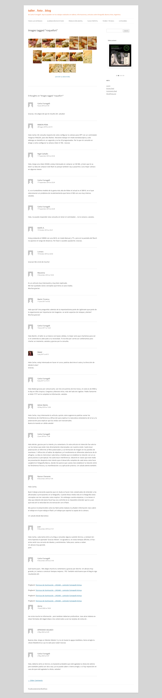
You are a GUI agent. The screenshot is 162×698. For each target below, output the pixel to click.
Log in (108, 86)
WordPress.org (111, 94)
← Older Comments (35, 680)
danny (39, 606)
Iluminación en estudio (55, 21)
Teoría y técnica (108, 21)
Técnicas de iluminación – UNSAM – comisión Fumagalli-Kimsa (59, 585)
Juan (39, 527)
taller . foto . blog (39, 10)
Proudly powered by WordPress (37, 689)
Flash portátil (93, 21)
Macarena (41, 273)
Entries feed (110, 88)
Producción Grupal (76, 21)
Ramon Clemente (43, 476)
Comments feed (111, 91)
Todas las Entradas (35, 21)
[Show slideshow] (62, 77)
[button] (116, 75)
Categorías (123, 21)
